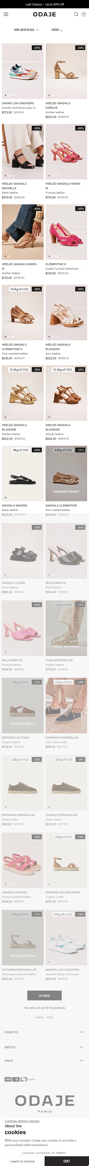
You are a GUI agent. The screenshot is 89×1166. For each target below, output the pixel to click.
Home (40, 1017)
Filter (55, 29)
